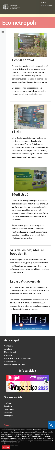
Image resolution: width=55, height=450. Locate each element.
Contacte (8, 346)
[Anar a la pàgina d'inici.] (11, 7)
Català (43, 3)
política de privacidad (8, 441)
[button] (50, 6)
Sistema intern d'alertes (14, 364)
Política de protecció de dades (17, 358)
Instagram (8, 415)
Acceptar (6, 447)
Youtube (8, 412)
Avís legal (8, 349)
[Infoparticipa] (27, 383)
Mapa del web (10, 352)
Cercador (8, 355)
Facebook (8, 406)
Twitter (7, 403)
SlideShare (9, 409)
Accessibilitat (10, 361)
